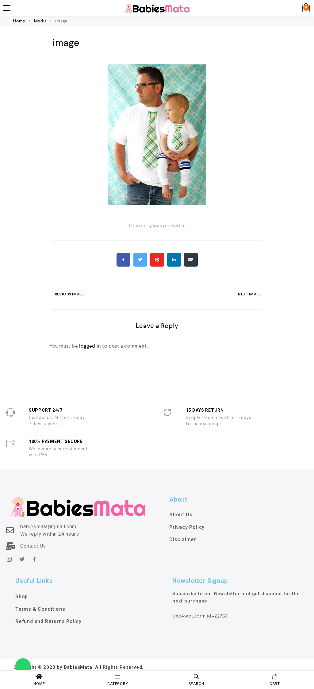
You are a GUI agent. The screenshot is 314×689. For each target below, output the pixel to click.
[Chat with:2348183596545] (23, 666)
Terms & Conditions (40, 609)
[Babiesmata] (157, 8)
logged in (90, 346)
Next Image (250, 294)
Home (20, 21)
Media (40, 21)
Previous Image (68, 294)
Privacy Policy (187, 527)
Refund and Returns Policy (48, 621)
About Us (180, 515)
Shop (21, 596)
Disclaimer (182, 539)
